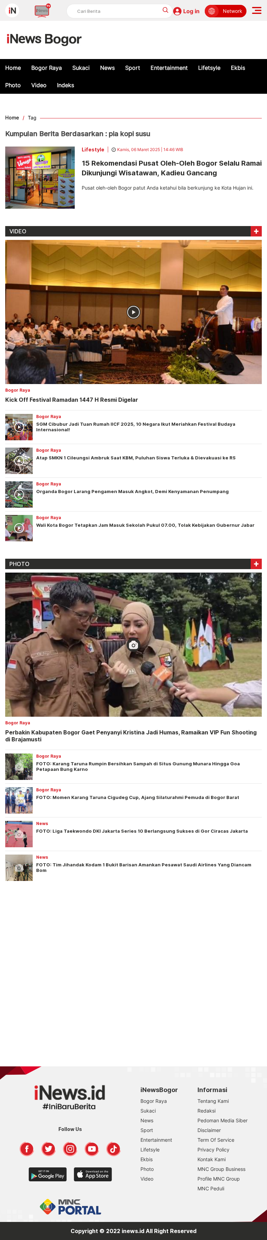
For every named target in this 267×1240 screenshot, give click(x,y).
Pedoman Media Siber (222, 1120)
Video (39, 85)
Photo (13, 85)
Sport (132, 67)
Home (13, 67)
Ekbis (238, 67)
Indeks (65, 85)
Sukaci (81, 67)
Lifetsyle (209, 67)
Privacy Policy (213, 1149)
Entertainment (169, 67)
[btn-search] (165, 10)
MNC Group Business (221, 1169)
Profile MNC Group (218, 1179)
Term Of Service (215, 1140)
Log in (191, 11)
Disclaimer (209, 1130)
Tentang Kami (213, 1101)
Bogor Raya (46, 67)
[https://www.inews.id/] (44, 40)
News (107, 67)
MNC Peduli (210, 1188)
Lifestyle (93, 149)
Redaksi (206, 1111)
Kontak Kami (211, 1159)
